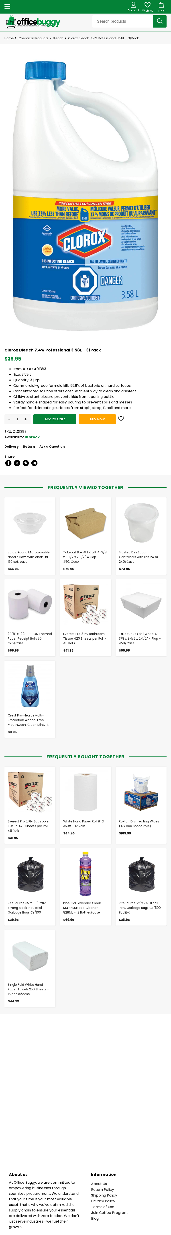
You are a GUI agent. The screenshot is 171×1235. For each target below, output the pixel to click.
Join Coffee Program (109, 1212)
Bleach (58, 38)
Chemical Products (33, 38)
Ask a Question (52, 446)
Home (9, 38)
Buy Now (97, 419)
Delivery (11, 446)
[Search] (160, 21)
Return (29, 446)
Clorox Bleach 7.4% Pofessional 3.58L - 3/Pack (103, 38)
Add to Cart (55, 419)
